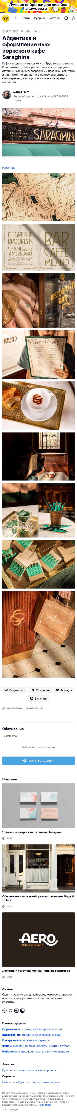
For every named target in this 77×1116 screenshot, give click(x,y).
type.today (45, 1105)
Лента (26, 18)
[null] (15, 690)
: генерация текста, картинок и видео (35, 1051)
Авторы (55, 18)
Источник (8, 168)
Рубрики (40, 18)
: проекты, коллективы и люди (31, 1034)
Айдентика (14, 708)
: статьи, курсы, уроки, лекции (32, 1029)
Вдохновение (34, 708)
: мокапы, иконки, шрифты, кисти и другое (36, 1046)
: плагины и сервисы (26, 1040)
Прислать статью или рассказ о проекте (29, 1070)
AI (16, 18)
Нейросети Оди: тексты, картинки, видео (30, 1082)
